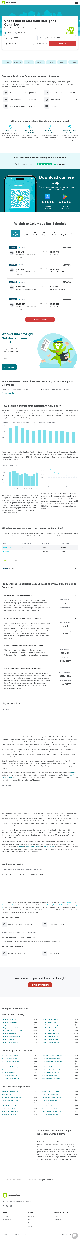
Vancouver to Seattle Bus (50, 1109)
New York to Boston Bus (50, 1094)
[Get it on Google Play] (65, 196)
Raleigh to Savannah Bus (10, 1042)
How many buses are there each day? (17, 595)
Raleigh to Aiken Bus (49, 1022)
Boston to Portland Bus (49, 1100)
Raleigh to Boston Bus (9, 1019)
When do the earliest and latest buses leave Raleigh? (23, 645)
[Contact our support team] (75, 1236)
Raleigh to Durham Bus (49, 1028)
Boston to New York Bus (50, 1114)
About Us (31, 1216)
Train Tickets (6, 1219)
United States (16, 1180)
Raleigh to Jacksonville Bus (10, 1028)
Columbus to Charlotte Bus (51, 1058)
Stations (73, 62)
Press (30, 1223)
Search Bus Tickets (40, 985)
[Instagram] (3, 1206)
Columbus (32, 1180)
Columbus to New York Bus (51, 1064)
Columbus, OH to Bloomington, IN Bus (54, 1055)
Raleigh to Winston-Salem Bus (11, 1036)
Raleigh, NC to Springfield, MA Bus (13, 1031)
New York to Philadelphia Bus (11, 1097)
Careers (30, 1226)
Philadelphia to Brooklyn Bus (11, 1106)
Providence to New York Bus (51, 1111)
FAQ (51, 62)
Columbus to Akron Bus (9, 1070)
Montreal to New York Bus (10, 1103)
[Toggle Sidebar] (76, 3)
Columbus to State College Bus (52, 1061)
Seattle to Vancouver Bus (10, 1100)
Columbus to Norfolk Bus (10, 1055)
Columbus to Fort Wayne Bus (51, 1070)
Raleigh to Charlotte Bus (50, 1036)
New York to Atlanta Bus (9, 1114)
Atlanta (49, 905)
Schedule (6, 62)
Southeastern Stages (9, 905)
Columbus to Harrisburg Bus (11, 1058)
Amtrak (73, 772)
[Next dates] (71, 233)
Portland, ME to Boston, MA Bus (12, 1109)
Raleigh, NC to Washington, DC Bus (53, 1025)
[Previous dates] (9, 233)
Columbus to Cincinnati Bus (10, 1061)
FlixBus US (7, 547)
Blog (29, 1219)
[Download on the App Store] (48, 196)
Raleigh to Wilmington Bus (50, 1042)
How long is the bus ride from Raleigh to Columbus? (22, 619)
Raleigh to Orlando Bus (9, 1022)
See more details (8, 393)
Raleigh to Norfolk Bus (49, 1031)
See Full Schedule (40, 319)
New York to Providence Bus (51, 1106)
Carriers (40, 62)
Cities (62, 62)
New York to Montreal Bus (10, 1111)
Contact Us (57, 1216)
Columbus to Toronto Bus (50, 1067)
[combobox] (20, 37)
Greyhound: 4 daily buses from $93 (56, 389)
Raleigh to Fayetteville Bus (51, 1039)
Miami (18, 777)
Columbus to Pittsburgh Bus (51, 1078)
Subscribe (9, 367)
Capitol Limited (48, 846)
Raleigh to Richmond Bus (10, 1025)
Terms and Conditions (63, 1234)
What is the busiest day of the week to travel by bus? (23, 668)
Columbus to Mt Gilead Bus (10, 1072)
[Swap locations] (40, 37)
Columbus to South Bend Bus (11, 1064)
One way (10, 32)
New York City (58, 905)
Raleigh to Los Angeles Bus (51, 1033)
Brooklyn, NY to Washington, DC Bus (54, 1103)
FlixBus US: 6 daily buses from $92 (16, 389)
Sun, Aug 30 (12, 43)
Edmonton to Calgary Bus (10, 1091)
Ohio (25, 1180)
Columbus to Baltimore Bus (51, 1075)
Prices (29, 62)
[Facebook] (7, 1206)
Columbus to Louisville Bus (10, 1078)
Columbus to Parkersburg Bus (11, 1067)
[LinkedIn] (11, 1206)
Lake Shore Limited (33, 846)
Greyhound (7, 552)
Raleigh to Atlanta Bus (9, 1033)
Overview (17, 62)
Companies (57, 1219)
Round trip (21, 32)
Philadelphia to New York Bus (51, 1097)
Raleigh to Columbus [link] (46, 1180)
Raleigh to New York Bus (50, 1019)
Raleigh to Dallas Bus (8, 1039)
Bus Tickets (5, 1180)
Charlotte (8, 777)
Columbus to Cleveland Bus (51, 1072)
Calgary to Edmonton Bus (50, 1091)
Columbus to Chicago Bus (10, 1075)
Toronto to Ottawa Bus (9, 1094)
